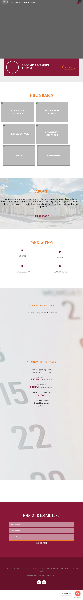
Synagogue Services (17, 112)
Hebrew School (19, 133)
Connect (60, 258)
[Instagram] (44, 582)
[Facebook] (39, 582)
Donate (22, 256)
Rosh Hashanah (41, 403)
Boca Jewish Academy (52, 112)
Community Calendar (52, 134)
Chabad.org (37, 575)
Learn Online (60, 272)
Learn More (41, 216)
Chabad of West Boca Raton (22, 3)
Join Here (69, 67)
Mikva (19, 155)
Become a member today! (36, 66)
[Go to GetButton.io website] (77, 597)
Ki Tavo (41, 395)
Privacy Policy (52, 575)
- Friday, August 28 (41, 379)
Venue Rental (54, 155)
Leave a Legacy (22, 272)
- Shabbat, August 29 (41, 387)
